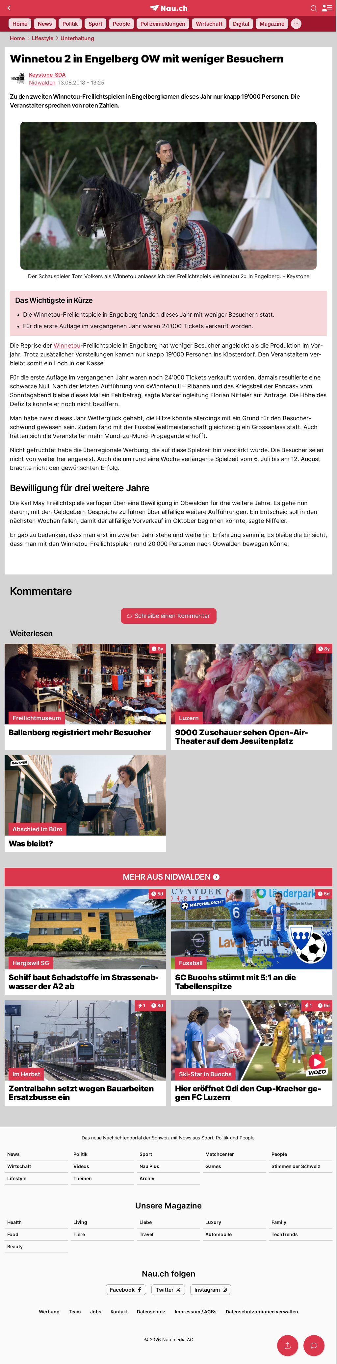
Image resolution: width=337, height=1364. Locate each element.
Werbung (49, 1311)
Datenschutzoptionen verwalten (262, 1311)
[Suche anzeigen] (314, 8)
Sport (146, 1154)
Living (80, 1222)
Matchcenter (219, 1154)
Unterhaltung (77, 38)
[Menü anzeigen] (326, 8)
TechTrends (285, 1234)
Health (14, 1222)
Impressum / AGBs (196, 1311)
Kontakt (119, 1311)
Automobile (218, 1234)
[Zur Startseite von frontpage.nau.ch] (168, 8)
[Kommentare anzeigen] (313, 1345)
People (279, 1154)
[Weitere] (296, 23)
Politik (80, 1154)
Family (279, 1222)
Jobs (95, 1311)
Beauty (15, 1246)
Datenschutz (151, 1311)
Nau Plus (149, 1166)
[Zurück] (9, 8)
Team (75, 1311)
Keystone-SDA (47, 74)
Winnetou (67, 345)
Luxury (213, 1222)
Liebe (146, 1222)
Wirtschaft (19, 1166)
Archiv (147, 1178)
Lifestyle (42, 38)
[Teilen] (287, 1345)
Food (12, 1234)
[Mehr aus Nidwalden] (168, 877)
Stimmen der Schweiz (296, 1166)
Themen (82, 1178)
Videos (81, 1166)
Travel (146, 1234)
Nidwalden (42, 82)
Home (17, 38)
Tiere (79, 1234)
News (13, 1154)
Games (213, 1166)
